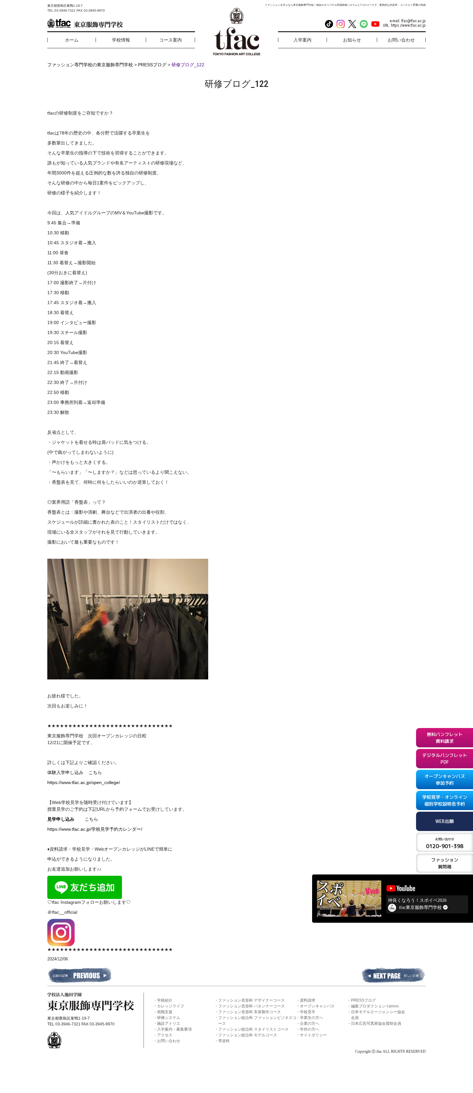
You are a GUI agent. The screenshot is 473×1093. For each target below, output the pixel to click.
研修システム (168, 1017)
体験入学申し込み (67, 772)
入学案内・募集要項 (174, 1029)
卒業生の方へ (311, 1017)
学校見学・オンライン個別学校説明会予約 (444, 800)
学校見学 (307, 1012)
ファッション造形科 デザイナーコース (251, 1000)
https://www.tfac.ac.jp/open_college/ (83, 782)
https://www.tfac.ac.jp (408, 25)
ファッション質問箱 (444, 863)
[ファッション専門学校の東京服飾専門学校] (85, 23)
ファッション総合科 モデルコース (247, 1035)
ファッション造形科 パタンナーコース (251, 1006)
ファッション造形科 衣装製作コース (249, 1012)
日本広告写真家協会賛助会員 (376, 1023)
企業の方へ (309, 1023)
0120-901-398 (444, 843)
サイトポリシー (313, 1035)
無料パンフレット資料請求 (445, 737)
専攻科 (224, 1041)
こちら (95, 772)
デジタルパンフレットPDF (444, 758)
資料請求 (307, 1000)
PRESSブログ (363, 1000)
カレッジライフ (170, 1006)
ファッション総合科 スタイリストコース (253, 1029)
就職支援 (164, 1012)
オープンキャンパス (317, 1006)
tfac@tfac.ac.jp (413, 21)
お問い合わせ (168, 1041)
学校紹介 (164, 1000)
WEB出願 (444, 821)
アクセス (164, 1035)
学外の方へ (309, 1029)
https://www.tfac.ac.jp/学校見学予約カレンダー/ (94, 829)
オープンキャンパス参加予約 (444, 779)
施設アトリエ (168, 1023)
